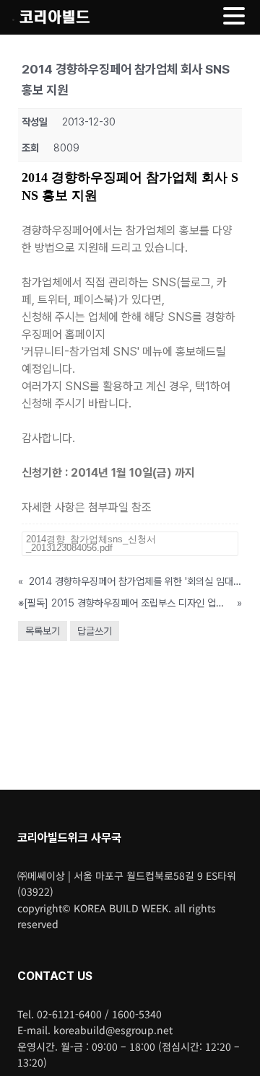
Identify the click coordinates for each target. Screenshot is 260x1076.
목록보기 (42, 631)
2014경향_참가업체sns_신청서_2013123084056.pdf (91, 543)
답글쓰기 (94, 631)
